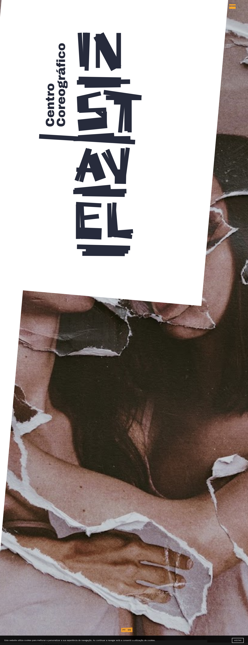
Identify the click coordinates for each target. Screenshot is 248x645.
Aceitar (237, 640)
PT (124, 630)
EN (129, 630)
